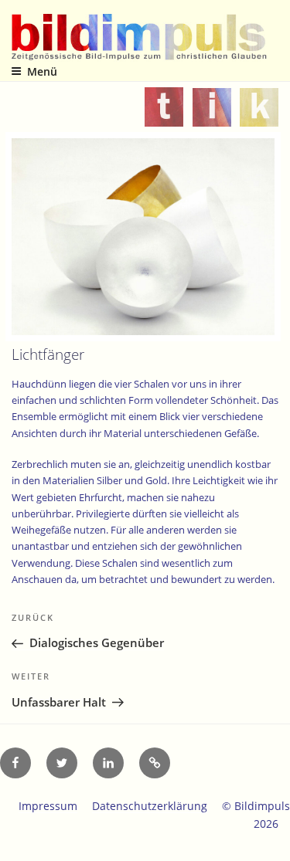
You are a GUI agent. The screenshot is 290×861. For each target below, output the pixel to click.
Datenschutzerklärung (149, 805)
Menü (42, 71)
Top (272, 839)
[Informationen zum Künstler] (212, 116)
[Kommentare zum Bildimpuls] (259, 116)
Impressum (48, 805)
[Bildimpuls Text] (164, 116)
